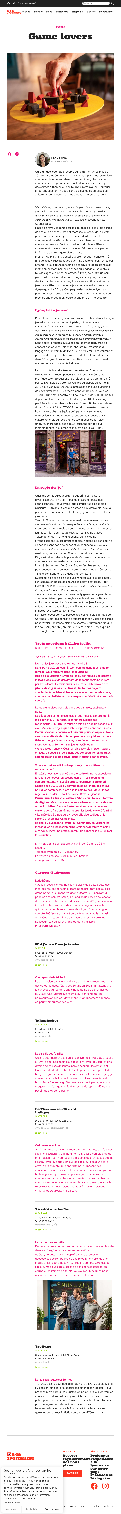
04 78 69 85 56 (46, 1358)
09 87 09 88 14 (46, 1032)
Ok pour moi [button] (52, 1509)
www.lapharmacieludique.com (49, 1128)
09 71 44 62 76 (45, 1124)
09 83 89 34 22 (46, 1221)
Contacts (108, 1506)
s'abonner (72, 1473)
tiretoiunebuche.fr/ (44, 1224)
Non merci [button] (11, 1509)
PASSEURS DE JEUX (47, 925)
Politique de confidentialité (84, 1506)
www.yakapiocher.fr (44, 1036)
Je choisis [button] (31, 1509)
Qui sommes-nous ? (27, 3)
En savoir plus (41, 964)
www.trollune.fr (42, 1362)
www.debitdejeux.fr (44, 959)
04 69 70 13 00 (46, 956)
